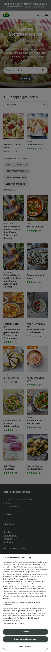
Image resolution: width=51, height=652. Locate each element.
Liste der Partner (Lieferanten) (13, 623)
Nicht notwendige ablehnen (25, 639)
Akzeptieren (26, 632)
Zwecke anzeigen (25, 646)
